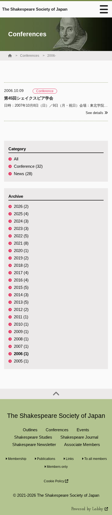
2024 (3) (21, 221)
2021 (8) (21, 243)
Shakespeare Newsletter (34, 444)
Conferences (29, 56)
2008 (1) (21, 339)
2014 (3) (21, 294)
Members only (57, 467)
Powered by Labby (88, 509)
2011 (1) (21, 317)
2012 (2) (21, 309)
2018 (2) (21, 265)
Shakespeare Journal (79, 437)
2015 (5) (21, 287)
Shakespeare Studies (33, 437)
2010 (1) (21, 324)
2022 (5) (21, 235)
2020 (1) (21, 250)
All (16, 159)
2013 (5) (21, 302)
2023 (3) (21, 228)
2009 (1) (21, 331)
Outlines (30, 429)
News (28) (23, 173)
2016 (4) (21, 280)
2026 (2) (21, 206)
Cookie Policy (54, 481)
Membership (16, 459)
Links (69, 459)
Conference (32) (28, 166)
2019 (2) (21, 258)
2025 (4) (21, 213)
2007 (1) (21, 346)
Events (83, 429)
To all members (95, 459)
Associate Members (82, 444)
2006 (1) (21, 353)
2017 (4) (21, 272)
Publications (45, 459)
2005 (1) (21, 361)
